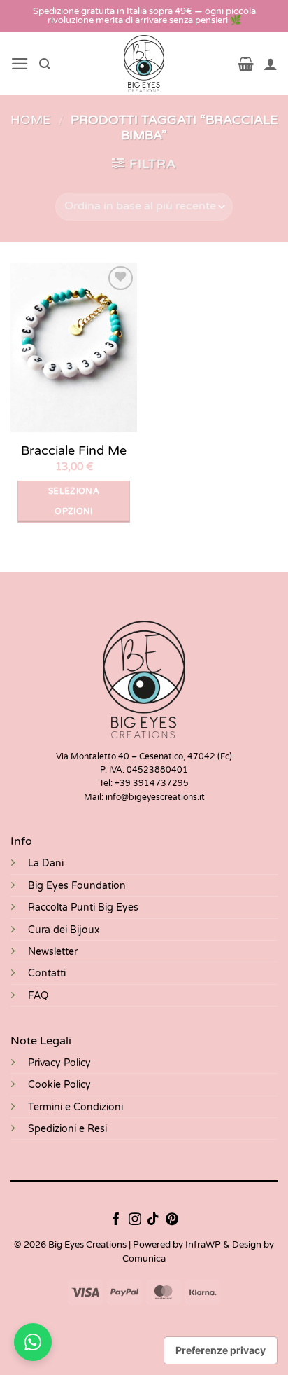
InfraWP (203, 1244)
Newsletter (53, 952)
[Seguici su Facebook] (116, 1220)
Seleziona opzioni (73, 501)
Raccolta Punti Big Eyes (83, 907)
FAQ (38, 996)
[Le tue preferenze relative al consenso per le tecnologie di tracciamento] (220, 1350)
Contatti (47, 973)
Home (30, 120)
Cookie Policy (59, 1085)
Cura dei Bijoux (64, 930)
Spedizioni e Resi (67, 1129)
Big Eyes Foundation (77, 886)
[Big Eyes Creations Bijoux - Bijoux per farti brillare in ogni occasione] (144, 63)
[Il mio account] (271, 63)
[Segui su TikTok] (153, 1220)
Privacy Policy (59, 1063)
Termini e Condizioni (75, 1107)
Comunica (144, 1258)
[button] (19, 64)
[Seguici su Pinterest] (172, 1220)
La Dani (46, 863)
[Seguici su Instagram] (135, 1220)
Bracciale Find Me (74, 450)
